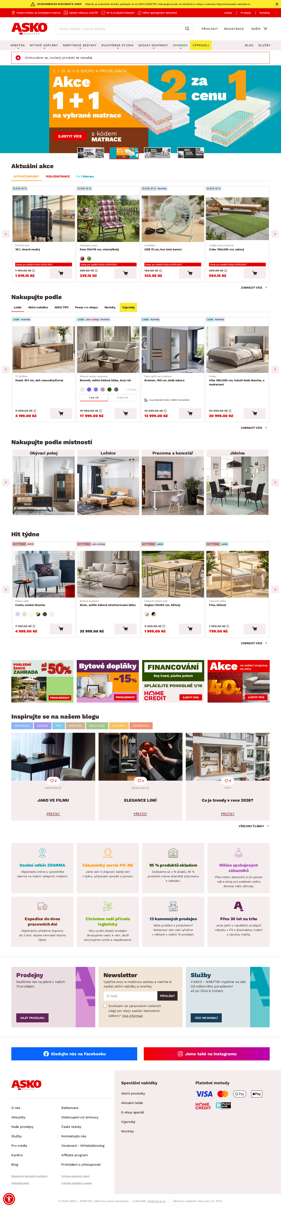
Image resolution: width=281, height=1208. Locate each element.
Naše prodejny (22, 1127)
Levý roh (94, 397)
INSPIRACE (22, 725)
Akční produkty (133, 1093)
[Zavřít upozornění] (277, 4)
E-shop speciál (132, 1112)
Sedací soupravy (153, 45)
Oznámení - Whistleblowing (83, 1146)
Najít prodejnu (32, 1018)
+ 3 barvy (131, 389)
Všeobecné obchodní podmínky (29, 1176)
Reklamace (69, 1108)
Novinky (110, 307)
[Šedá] (116, 389)
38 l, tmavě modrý (27, 247)
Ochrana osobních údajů (75, 1176)
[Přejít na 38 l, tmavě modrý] (43, 218)
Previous (6, 234)
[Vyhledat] (188, 29)
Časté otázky (71, 1127)
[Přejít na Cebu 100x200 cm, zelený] (237, 218)
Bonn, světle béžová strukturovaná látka (108, 603)
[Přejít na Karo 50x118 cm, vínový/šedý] (108, 218)
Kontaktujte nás (73, 1136)
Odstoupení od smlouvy (79, 1117)
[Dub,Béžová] (146, 614)
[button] (9, 1199)
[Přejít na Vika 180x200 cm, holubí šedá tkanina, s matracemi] (237, 349)
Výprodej (128, 307)
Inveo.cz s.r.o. (157, 1201)
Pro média (19, 1146)
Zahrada (180, 45)
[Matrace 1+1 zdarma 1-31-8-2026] (140, 109)
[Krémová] (31, 614)
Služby (264, 45)
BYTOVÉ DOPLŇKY (26, 176)
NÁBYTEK (75, 725)
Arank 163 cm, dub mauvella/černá (39, 378)
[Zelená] (109, 389)
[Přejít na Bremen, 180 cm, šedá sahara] (172, 349)
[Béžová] (82, 389)
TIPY (59, 725)
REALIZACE (97, 725)
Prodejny (246, 12)
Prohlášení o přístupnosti (81, 1164)
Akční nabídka (38, 307)
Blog (249, 45)
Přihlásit (210, 28)
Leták (18, 307)
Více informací (132, 1016)
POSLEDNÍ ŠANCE (58, 176)
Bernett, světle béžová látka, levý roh (105, 378)
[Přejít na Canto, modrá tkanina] (43, 574)
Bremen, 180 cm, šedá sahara (164, 378)
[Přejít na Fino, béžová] (237, 574)
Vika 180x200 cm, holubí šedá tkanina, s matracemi (236, 380)
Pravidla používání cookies (76, 1183)
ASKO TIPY (62, 307)
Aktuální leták (132, 1103)
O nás (15, 1108)
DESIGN (42, 725)
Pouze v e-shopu (86, 307)
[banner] (42, 681)
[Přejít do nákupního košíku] (259, 29)
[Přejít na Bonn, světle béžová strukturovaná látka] (108, 574)
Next (275, 234)
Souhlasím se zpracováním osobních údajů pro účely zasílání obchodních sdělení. (134, 1011)
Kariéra (16, 1155)
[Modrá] (89, 389)
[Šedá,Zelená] (89, 258)
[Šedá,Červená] (82, 258)
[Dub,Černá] (153, 614)
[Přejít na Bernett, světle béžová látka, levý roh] (108, 349)
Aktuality (18, 1117)
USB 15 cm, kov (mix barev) (163, 247)
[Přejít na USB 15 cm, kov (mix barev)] (172, 218)
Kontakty (265, 12)
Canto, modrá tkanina (30, 603)
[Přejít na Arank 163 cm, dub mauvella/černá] (43, 349)
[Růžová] (102, 389)
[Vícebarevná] (38, 614)
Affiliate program (74, 1155)
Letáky (228, 12)
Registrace (234, 28)
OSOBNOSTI (141, 725)
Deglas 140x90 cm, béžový (162, 603)
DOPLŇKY (118, 725)
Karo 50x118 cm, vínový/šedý (99, 247)
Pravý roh (122, 397)
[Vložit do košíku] (61, 273)
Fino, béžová (217, 603)
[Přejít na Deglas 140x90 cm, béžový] (172, 574)
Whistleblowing (20, 1183)
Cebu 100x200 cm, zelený (226, 247)
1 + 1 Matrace (85, 176)
